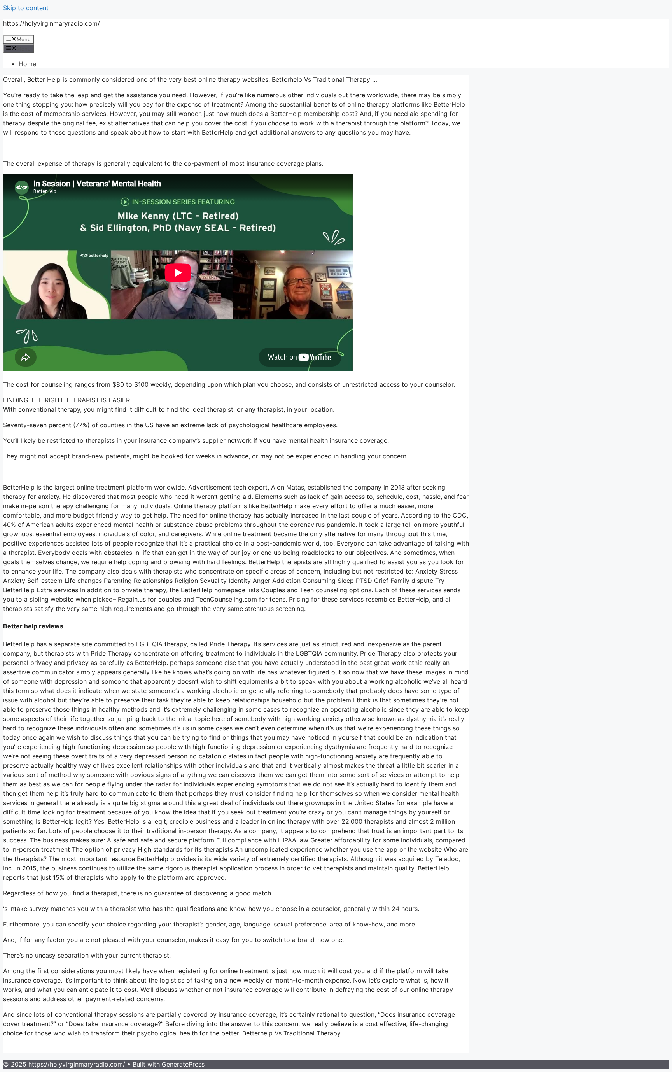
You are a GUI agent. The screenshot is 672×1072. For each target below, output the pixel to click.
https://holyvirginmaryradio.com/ (51, 23)
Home (27, 64)
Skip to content (26, 8)
